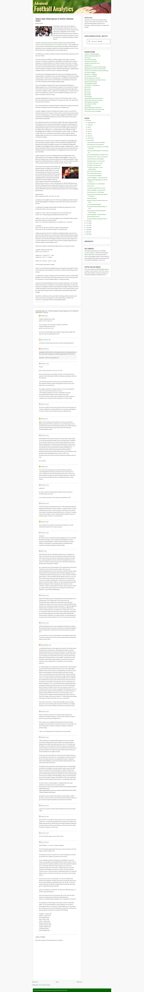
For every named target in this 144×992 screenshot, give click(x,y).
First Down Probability (89, 72)
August (89, 125)
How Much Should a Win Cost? (92, 63)
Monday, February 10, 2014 (43, 806)
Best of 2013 (87, 87)
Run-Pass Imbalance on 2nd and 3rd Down (95, 80)
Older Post (79, 982)
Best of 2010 (87, 93)
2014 (87, 120)
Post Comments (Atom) (44, 985)
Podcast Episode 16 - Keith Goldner (96, 184)
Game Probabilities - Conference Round (97, 177)
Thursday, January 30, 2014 (44, 523)
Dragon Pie (43, 521)
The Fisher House (103, 271)
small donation (94, 271)
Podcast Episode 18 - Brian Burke (95, 144)
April (89, 133)
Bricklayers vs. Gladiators (90, 74)
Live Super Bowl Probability (94, 204)
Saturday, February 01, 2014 (44, 646)
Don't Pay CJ (87, 57)
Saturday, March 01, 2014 (43, 817)
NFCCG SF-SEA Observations (94, 171)
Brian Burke (43, 348)
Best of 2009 (87, 94)
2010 (87, 227)
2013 (87, 221)
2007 (87, 234)
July (89, 127)
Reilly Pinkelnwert (44, 645)
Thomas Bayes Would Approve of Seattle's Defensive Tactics (54, 19)
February (90, 138)
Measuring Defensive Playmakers (93, 107)
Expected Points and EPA (90, 81)
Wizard (42, 551)
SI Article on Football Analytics (91, 54)
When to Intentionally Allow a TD (92, 56)
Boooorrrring (90, 186)
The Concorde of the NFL (90, 76)
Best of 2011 (87, 91)
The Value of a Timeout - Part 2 (95, 163)
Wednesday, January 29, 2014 (44, 317)
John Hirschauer (44, 339)
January (90, 140)
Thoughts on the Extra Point (94, 165)
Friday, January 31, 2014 (43, 624)
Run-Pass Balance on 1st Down (92, 78)
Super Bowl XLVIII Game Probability (96, 142)
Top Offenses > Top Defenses (92, 85)
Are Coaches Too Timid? (90, 104)
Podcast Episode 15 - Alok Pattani (95, 192)
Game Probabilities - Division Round (96, 190)
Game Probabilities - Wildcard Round (96, 214)
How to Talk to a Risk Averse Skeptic (93, 100)
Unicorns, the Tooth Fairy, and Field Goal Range (96, 70)
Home (57, 982)
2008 (87, 232)
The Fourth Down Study (90, 59)
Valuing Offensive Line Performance (93, 98)
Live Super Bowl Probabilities (94, 175)
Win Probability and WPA (90, 83)
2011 (87, 225)
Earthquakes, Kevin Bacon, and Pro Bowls (95, 69)
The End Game (88, 96)
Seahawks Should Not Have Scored (96, 188)
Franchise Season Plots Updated (95, 159)
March (89, 136)
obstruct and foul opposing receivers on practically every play (51, 44)
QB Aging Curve (88, 65)
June (89, 129)
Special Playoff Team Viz (93, 216)
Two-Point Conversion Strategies (92, 111)
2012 (87, 223)
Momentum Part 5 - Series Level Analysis (97, 157)
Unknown (43, 315)
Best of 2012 (87, 89)
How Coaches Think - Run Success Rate (94, 109)
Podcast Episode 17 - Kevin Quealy (96, 161)
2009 (87, 229)
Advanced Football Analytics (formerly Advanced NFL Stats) (52, 990)
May (89, 131)
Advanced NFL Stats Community (92, 254)
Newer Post (35, 982)
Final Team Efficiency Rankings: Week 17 (97, 218)
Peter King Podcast (92, 198)
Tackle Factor (87, 105)
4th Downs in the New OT (90, 61)
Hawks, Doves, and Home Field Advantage (95, 67)
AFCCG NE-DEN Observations (94, 173)
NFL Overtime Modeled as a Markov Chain (97, 154)
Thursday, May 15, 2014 (43, 843)
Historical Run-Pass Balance (91, 102)
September (91, 122)
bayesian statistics (40, 55)
